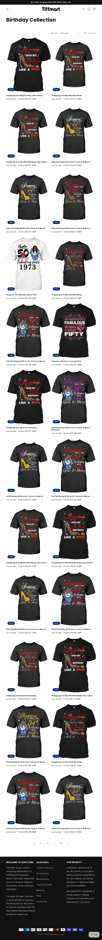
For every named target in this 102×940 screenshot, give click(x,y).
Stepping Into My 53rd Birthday (21, 696)
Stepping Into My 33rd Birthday (66, 96)
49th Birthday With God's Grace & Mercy (25, 228)
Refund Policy (42, 879)
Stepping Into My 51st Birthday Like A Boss (26, 563)
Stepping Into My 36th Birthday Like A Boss (26, 162)
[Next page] (68, 843)
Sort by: (54, 33)
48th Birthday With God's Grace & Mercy (71, 162)
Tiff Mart (47, 934)
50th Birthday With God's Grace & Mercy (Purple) (71, 429)
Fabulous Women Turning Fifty (66, 361)
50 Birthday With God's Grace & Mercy (24, 496)
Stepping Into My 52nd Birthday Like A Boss (72, 563)
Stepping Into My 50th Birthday (66, 295)
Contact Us (41, 901)
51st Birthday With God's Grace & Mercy (70, 496)
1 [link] (34, 843)
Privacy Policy (42, 873)
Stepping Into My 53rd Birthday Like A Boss (72, 696)
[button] (7, 9)
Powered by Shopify (57, 934)
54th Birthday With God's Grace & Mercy (25, 762)
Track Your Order (44, 884)
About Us (40, 890)
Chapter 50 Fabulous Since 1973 (21, 295)
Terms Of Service (44, 868)
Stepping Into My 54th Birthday (66, 762)
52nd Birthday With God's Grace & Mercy (26, 629)
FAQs (38, 896)
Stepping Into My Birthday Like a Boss (24, 96)
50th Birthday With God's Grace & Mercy (71, 228)
